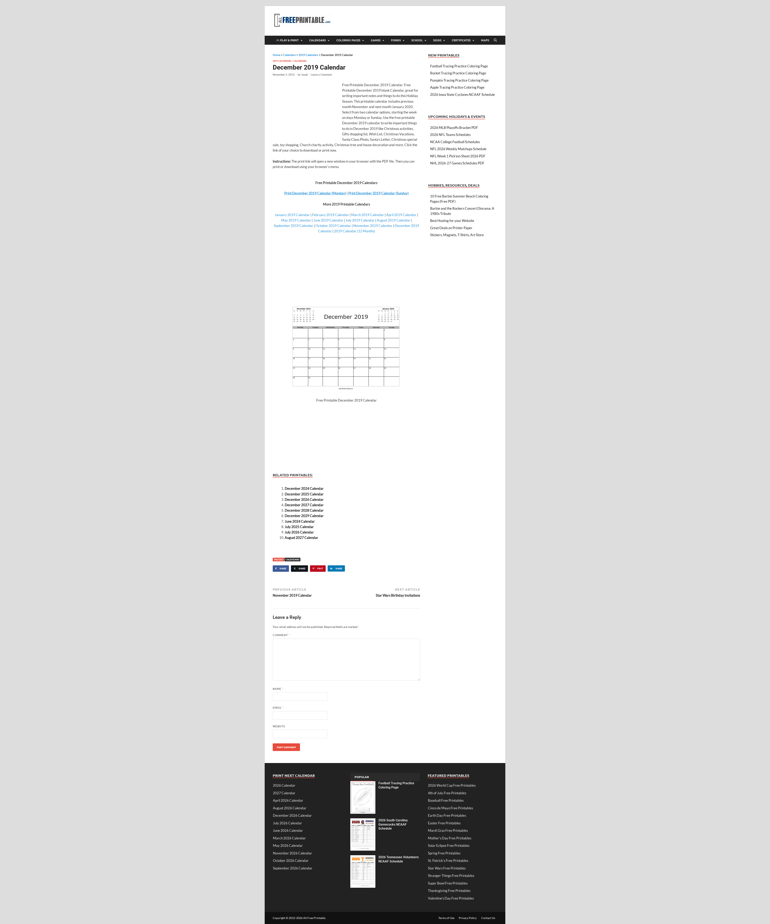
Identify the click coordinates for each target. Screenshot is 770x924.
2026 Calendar (284, 785)
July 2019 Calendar (360, 220)
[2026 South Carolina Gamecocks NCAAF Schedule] (362, 821)
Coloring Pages (348, 40)
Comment (281, 635)
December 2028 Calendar (304, 510)
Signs (437, 40)
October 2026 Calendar (291, 860)
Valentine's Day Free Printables (451, 898)
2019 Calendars (282, 60)
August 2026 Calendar (289, 808)
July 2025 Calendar (299, 527)
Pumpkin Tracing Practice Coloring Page (459, 80)
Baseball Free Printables (446, 800)
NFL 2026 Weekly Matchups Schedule (458, 149)
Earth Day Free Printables (447, 815)
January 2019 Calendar (292, 215)
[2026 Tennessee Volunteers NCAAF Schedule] (362, 858)
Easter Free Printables (444, 823)
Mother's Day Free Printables (449, 838)
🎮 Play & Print (287, 40)
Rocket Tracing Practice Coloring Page (458, 73)
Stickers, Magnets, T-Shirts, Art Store (457, 235)
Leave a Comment (321, 74)
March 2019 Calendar (367, 215)
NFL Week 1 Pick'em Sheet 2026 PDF (457, 156)
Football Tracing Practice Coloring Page (459, 66)
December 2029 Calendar (304, 516)
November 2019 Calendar (372, 226)
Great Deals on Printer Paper (451, 228)
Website (279, 726)
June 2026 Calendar (288, 830)
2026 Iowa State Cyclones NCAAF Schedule (462, 94)
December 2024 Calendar (304, 488)
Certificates (461, 40)
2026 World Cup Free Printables (452, 785)
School (417, 40)
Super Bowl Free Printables (448, 883)
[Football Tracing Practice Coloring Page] (362, 784)
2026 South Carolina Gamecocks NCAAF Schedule (393, 824)
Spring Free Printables (444, 853)
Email (278, 707)
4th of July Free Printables (447, 793)
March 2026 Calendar (289, 838)
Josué (304, 74)
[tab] (362, 777)
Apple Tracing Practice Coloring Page (457, 87)
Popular (362, 777)
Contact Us (488, 918)
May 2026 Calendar (288, 845)
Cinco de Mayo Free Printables (450, 808)
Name (278, 688)
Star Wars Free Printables (447, 868)
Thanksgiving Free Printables (449, 891)
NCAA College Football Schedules (455, 142)
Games (376, 40)
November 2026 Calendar (292, 853)
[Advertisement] (306, 111)
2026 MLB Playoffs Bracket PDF (454, 127)
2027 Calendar (284, 793)
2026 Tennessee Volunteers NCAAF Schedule (398, 859)
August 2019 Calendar (393, 220)
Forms (396, 40)
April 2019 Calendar (401, 215)
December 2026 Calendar (304, 499)
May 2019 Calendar (296, 220)
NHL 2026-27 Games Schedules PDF (457, 163)
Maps (485, 40)
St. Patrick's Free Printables (448, 860)
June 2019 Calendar (328, 220)
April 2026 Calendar (288, 800)
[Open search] (495, 40)
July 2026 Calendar (299, 532)
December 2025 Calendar (304, 494)
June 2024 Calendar (300, 521)
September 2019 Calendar (293, 226)
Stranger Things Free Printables (451, 875)
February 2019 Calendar (330, 215)
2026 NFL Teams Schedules (450, 135)
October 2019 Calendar (333, 226)
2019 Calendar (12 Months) (354, 231)
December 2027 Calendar (304, 505)
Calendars (317, 40)
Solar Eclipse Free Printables (448, 845)
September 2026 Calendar (292, 868)
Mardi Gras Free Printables (448, 830)
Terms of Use (446, 918)
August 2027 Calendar (301, 537)
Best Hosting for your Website (452, 221)
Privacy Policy (468, 918)
